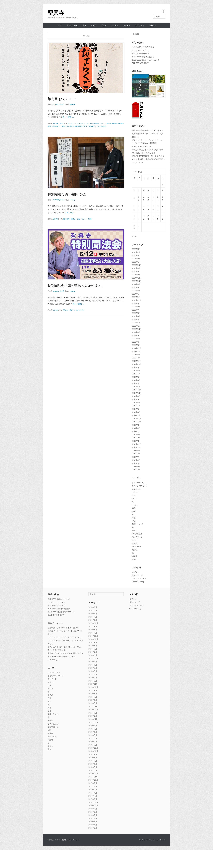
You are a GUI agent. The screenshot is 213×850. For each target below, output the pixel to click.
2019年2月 (136, 383)
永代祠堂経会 (137, 534)
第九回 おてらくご (62, 99)
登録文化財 (136, 547)
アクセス (114, 25)
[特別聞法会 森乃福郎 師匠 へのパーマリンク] (86, 162)
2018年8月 (136, 399)
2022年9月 (136, 332)
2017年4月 (136, 438)
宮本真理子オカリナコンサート (144, 134)
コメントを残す (101, 126)
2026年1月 (136, 262)
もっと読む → (68, 117)
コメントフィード (139, 579)
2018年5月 (136, 409)
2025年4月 (136, 275)
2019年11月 (136, 361)
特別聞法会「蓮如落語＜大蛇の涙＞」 (76, 285)
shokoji (72, 104)
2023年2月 (136, 319)
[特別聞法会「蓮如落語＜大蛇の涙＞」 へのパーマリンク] (86, 254)
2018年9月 (136, 396)
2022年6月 (136, 342)
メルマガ (126, 25)
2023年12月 (137, 300)
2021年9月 (136, 355)
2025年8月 (136, 271)
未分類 (134, 531)
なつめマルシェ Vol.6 (140, 50)
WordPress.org (138, 582)
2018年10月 (137, 393)
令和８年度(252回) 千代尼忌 (143, 47)
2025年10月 (137, 265)
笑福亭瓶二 (56, 126)
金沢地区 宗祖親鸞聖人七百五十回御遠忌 (80, 126)
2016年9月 (136, 451)
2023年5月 (136, 313)
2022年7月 (136, 339)
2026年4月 (136, 259)
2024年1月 (136, 297)
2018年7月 (136, 403)
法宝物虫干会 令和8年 (140, 54)
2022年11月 (136, 326)
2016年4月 (136, 467)
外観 (134, 518)
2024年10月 (137, 281)
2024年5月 (136, 294)
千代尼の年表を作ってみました (144, 150)
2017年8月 (136, 428)
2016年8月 (136, 454)
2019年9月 (136, 367)
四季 (134, 508)
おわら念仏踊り (138, 483)
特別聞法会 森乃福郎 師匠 (67, 194)
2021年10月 (137, 351)
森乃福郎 (66, 219)
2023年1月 (136, 323)
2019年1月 (136, 387)
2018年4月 (136, 412)
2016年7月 (136, 457)
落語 (63, 126)
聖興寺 (56, 13)
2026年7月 (136, 252)
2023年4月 (136, 316)
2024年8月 (136, 287)
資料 (134, 559)
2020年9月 (136, 358)
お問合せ (152, 25)
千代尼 (103, 25)
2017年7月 (136, 431)
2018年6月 (136, 406)
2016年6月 (136, 460)
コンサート (136, 489)
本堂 (84, 25)
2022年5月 (136, 345)
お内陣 (93, 25)
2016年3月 (136, 470)
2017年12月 (137, 415)
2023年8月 (136, 307)
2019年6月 (136, 374)
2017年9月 (136, 425)
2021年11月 (136, 348)
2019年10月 (137, 364)
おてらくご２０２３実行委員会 (88, 123)
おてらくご (72, 123)
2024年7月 (136, 291)
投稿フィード (137, 575)
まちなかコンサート (140, 486)
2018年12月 (137, 390)
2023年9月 (136, 303)
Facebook (163, 11)
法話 (134, 540)
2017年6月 (136, 435)
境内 (61, 123)
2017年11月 (136, 419)
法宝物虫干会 (137, 537)
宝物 (134, 521)
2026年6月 (136, 255)
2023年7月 (136, 310)
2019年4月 (136, 380)
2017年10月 (137, 422)
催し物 (55, 123)
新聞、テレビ (137, 524)
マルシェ (135, 492)
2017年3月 (136, 441)
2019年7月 (136, 371)
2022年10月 (137, 329)
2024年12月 (137, 278)
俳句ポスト (139, 25)
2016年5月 (136, 463)
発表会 (134, 543)
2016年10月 (137, 447)
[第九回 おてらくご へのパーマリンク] (86, 68)
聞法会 (73, 219)
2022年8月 (136, 335)
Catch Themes (160, 840)
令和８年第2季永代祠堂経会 (143, 57)
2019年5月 (136, 377)
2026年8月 (136, 249)
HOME (59, 25)
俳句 (134, 495)
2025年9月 (136, 268)
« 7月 (134, 236)
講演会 (134, 556)
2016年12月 (137, 444)
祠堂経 (134, 550)
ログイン (135, 572)
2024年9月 (136, 284)
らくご (103, 123)
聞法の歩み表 (72, 25)
